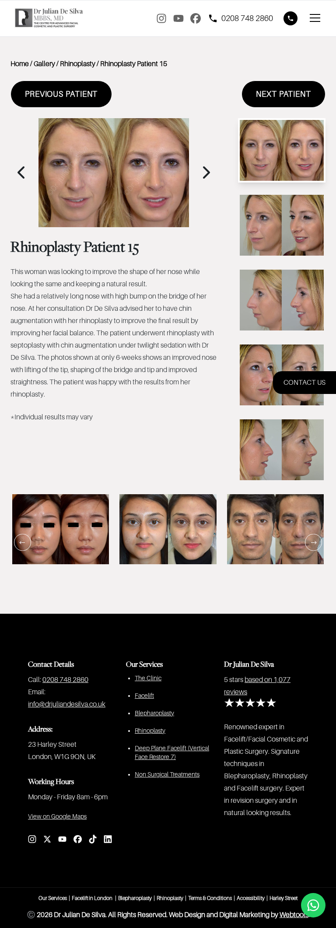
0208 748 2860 (65, 680)
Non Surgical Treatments (167, 774)
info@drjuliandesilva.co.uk (66, 704)
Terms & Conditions (210, 898)
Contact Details (51, 664)
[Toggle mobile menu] (315, 18)
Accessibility (251, 898)
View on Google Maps (57, 816)
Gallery (44, 64)
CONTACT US (305, 383)
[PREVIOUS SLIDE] (22, 542)
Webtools (294, 915)
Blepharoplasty (154, 713)
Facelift (144, 695)
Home (19, 64)
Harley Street (284, 898)
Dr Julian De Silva (249, 664)
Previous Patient (61, 94)
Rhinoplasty (77, 64)
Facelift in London (92, 898)
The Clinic (148, 678)
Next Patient (283, 94)
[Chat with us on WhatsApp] (313, 905)
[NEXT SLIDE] (313, 542)
